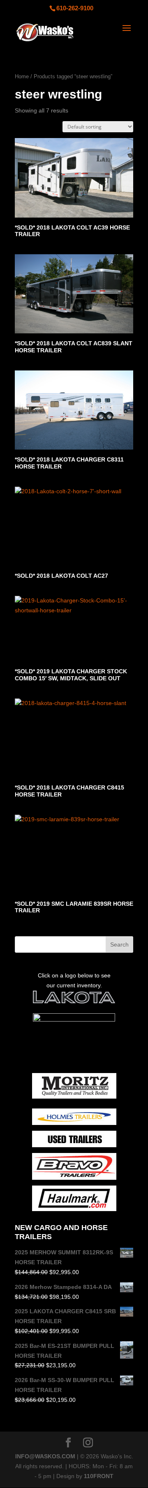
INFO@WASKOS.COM (45, 1456)
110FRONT (98, 1476)
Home (22, 76)
